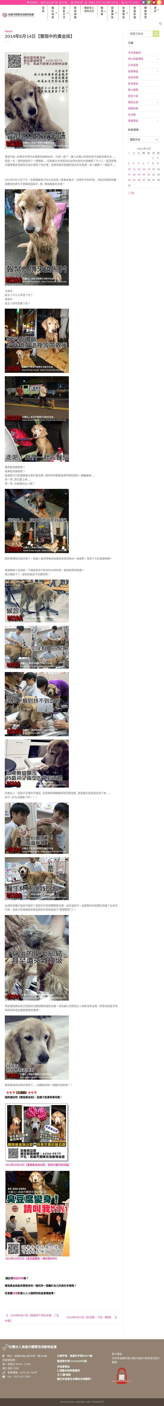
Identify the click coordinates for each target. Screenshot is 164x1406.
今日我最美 (134, 52)
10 (129, 169)
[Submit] (156, 33)
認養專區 (133, 120)
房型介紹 (133, 95)
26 (139, 180)
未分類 (132, 114)
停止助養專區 (135, 58)
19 (139, 174)
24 (129, 180)
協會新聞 (133, 77)
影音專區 (133, 83)
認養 (15, 1293)
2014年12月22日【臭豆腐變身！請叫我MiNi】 (31, 1258)
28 (149, 180)
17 (129, 174)
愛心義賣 (133, 89)
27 (144, 180)
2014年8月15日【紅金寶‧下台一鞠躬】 (90, 1317)
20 (144, 174)
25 (134, 180)
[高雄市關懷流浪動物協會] (18, 15)
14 (149, 169)
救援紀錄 (8, 31)
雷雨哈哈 (18, 1278)
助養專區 (133, 71)
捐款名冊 (133, 102)
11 (134, 169)
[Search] (160, 24)
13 (144, 169)
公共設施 (133, 64)
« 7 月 (131, 193)
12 (139, 169)
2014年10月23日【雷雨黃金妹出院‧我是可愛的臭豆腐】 (38, 1164)
